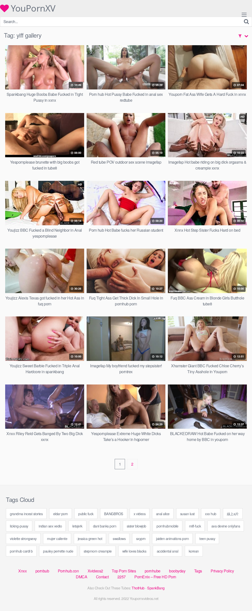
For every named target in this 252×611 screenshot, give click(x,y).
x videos (139, 513)
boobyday (177, 571)
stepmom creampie (98, 551)
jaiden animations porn (172, 538)
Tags (198, 571)
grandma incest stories (26, 513)
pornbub (42, 571)
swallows (119, 538)
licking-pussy (19, 525)
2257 (121, 577)
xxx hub (210, 513)
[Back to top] (238, 595)
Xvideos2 (95, 571)
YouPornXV (32, 8)
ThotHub (138, 587)
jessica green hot (90, 538)
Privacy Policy (222, 571)
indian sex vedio (50, 525)
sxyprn (141, 538)
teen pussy (207, 538)
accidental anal (167, 551)
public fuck (86, 513)
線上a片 (233, 513)
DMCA (81, 577)
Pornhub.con (68, 571)
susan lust (187, 513)
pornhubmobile (167, 525)
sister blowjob (136, 525)
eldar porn (60, 513)
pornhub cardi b (21, 551)
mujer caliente (57, 538)
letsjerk (77, 525)
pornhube (152, 571)
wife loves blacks (134, 551)
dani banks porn (104, 525)
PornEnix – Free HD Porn (155, 577)
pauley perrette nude (58, 551)
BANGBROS (113, 513)
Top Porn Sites (124, 571)
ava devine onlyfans (225, 525)
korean (194, 551)
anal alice (163, 513)
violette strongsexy (23, 538)
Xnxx (22, 571)
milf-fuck (195, 525)
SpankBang (156, 587)
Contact (102, 577)
